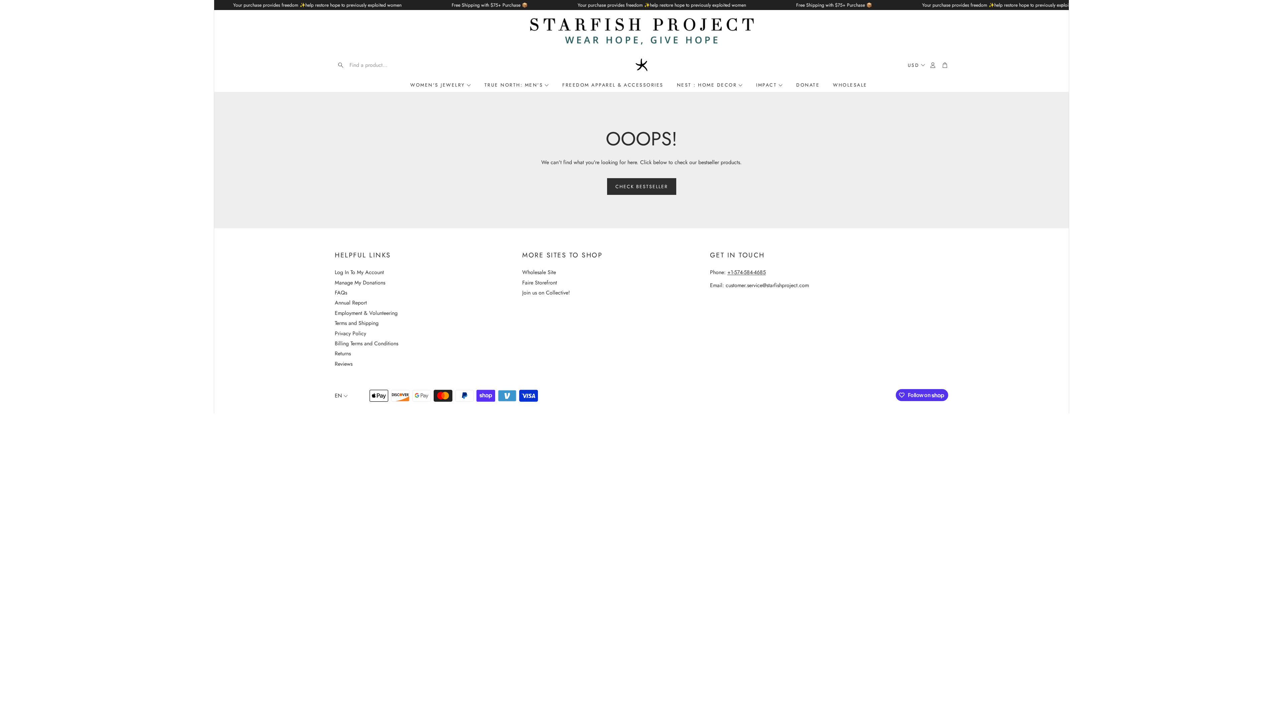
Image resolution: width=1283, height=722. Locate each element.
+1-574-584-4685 (746, 272)
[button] (377, 65)
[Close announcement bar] (1062, 5)
